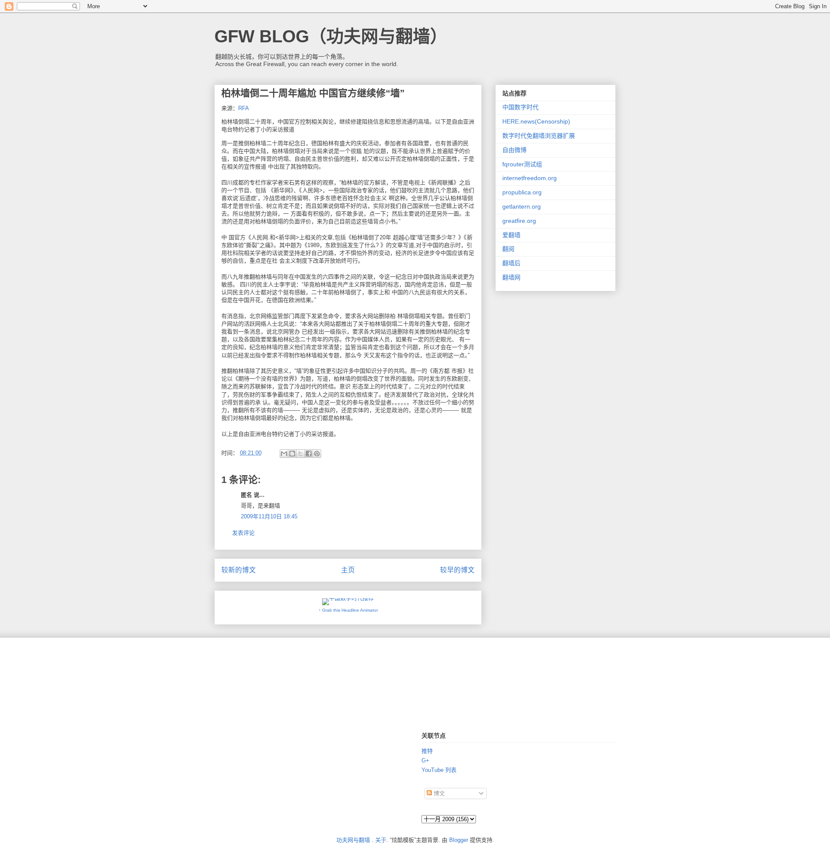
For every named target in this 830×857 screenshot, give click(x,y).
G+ (425, 760)
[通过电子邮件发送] (284, 453)
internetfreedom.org (529, 178)
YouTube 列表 (438, 770)
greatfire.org (519, 220)
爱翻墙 (511, 235)
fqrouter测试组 (522, 164)
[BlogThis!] (292, 453)
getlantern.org (521, 206)
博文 (438, 793)
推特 (427, 751)
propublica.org (522, 192)
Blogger (458, 840)
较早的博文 (457, 570)
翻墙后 (511, 263)
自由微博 (514, 149)
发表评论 (243, 533)
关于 (380, 840)
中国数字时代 (520, 107)
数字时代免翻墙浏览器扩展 (538, 135)
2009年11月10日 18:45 (269, 516)
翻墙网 (511, 277)
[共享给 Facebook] (308, 453)
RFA (243, 108)
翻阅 (508, 248)
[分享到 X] (300, 453)
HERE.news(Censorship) (536, 121)
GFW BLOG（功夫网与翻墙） (330, 36)
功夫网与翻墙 (353, 840)
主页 (348, 570)
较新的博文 (238, 570)
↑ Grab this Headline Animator (348, 610)
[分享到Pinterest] (317, 453)
